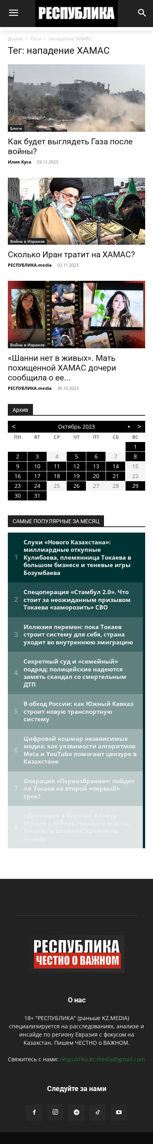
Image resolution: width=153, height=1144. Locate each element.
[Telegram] (76, 1112)
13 (96, 466)
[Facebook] (34, 1112)
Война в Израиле (27, 241)
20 (96, 476)
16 (18, 476)
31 (37, 495)
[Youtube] (119, 1112)
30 (18, 495)
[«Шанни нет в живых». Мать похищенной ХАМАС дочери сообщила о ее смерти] (76, 314)
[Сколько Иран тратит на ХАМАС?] (76, 211)
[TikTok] (98, 1112)
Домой (15, 38)
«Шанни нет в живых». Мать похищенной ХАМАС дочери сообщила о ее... (62, 367)
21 (116, 476)
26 (76, 485)
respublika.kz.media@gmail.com (102, 1059)
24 (37, 485)
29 (135, 485)
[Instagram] (55, 1112)
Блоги (16, 128)
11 (57, 466)
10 (37, 466)
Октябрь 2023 (76, 426)
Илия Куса (19, 162)
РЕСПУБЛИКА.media (30, 265)
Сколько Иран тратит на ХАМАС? (71, 254)
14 (116, 466)
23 (18, 485)
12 (76, 466)
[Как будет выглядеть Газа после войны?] (76, 97)
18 (57, 476)
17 (37, 476)
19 (76, 476)
